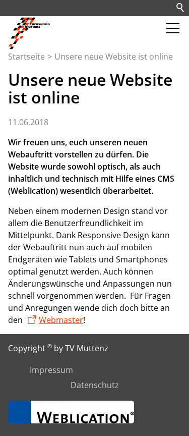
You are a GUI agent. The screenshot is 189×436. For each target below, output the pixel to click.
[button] (173, 28)
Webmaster (61, 319)
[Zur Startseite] (30, 33)
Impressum (51, 369)
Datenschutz (95, 385)
